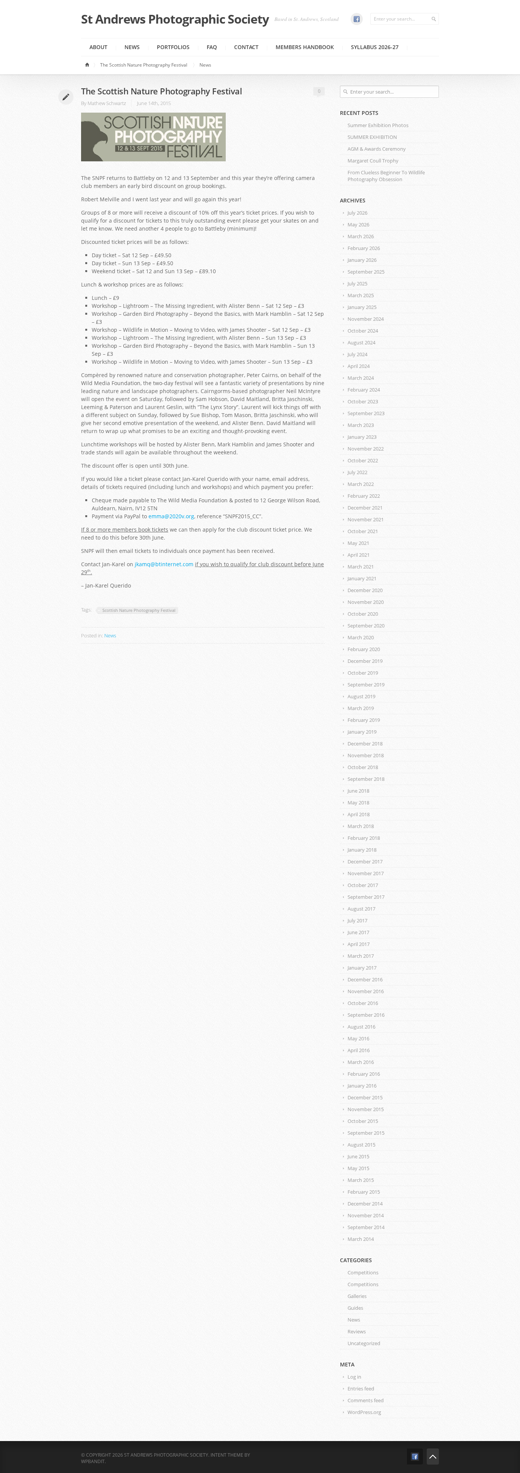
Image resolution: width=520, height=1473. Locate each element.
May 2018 (358, 802)
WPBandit (93, 1461)
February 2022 (364, 495)
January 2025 (362, 307)
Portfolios (173, 47)
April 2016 (359, 1050)
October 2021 (363, 531)
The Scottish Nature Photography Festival (143, 65)
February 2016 (364, 1073)
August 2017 (361, 908)
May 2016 (358, 1038)
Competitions (363, 1272)
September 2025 (366, 271)
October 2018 (363, 767)
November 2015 (366, 1109)
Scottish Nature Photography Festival (138, 610)
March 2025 (361, 295)
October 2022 (363, 460)
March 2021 (361, 566)
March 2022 (361, 484)
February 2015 (364, 1191)
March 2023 (361, 425)
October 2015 (363, 1121)
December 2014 (365, 1203)
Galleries (357, 1296)
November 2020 (366, 602)
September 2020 (366, 625)
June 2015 (358, 1156)
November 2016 (366, 991)
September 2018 (366, 779)
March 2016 (361, 1062)
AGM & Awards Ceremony (377, 148)
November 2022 (366, 448)
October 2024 (363, 330)
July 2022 (357, 472)
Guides (355, 1307)
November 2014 (366, 1215)
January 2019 (362, 731)
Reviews (357, 1331)
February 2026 (364, 248)
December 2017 (365, 861)
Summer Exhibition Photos (378, 125)
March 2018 (361, 826)
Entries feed (361, 1388)
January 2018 (362, 849)
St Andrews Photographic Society (175, 19)
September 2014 (366, 1227)
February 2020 (364, 649)
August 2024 (361, 342)
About (98, 47)
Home (88, 65)
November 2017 (366, 873)
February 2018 (364, 837)
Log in (354, 1376)
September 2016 (366, 1014)
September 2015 (366, 1132)
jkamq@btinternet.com (164, 564)
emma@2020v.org (171, 516)
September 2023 (366, 413)
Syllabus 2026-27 (375, 47)
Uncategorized (364, 1343)
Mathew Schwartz (107, 103)
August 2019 (361, 696)
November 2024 (366, 318)
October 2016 (363, 1003)
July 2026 (357, 212)
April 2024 (359, 366)
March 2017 (361, 955)
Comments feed (366, 1400)
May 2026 (358, 224)
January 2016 (362, 1085)
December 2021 (365, 507)
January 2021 (362, 578)
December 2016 (365, 979)
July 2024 (357, 354)
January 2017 (362, 967)
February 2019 (364, 720)
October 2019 (363, 672)
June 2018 (358, 790)
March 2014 (361, 1239)
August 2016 (361, 1026)
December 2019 (365, 661)
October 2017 (363, 885)
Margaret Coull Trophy (373, 160)
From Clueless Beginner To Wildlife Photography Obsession (386, 176)
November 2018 (366, 755)
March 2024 (361, 377)
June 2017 (358, 932)
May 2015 (358, 1168)
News (132, 47)
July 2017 (357, 920)
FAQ (212, 47)
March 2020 (361, 637)
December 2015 (365, 1097)
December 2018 (365, 743)
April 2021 (359, 554)
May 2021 (358, 543)
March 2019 (361, 708)
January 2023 (362, 436)
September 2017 (366, 896)
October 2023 (363, 401)
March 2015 (361, 1180)
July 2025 (357, 283)
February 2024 (364, 389)
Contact (246, 47)
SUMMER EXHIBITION (372, 137)
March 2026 (361, 236)
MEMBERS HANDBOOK (305, 47)
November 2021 (366, 519)
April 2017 (359, 944)
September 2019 (366, 684)
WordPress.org (364, 1412)
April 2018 (359, 814)
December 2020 (365, 590)
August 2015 (361, 1144)
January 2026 (362, 259)
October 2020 (363, 613)
